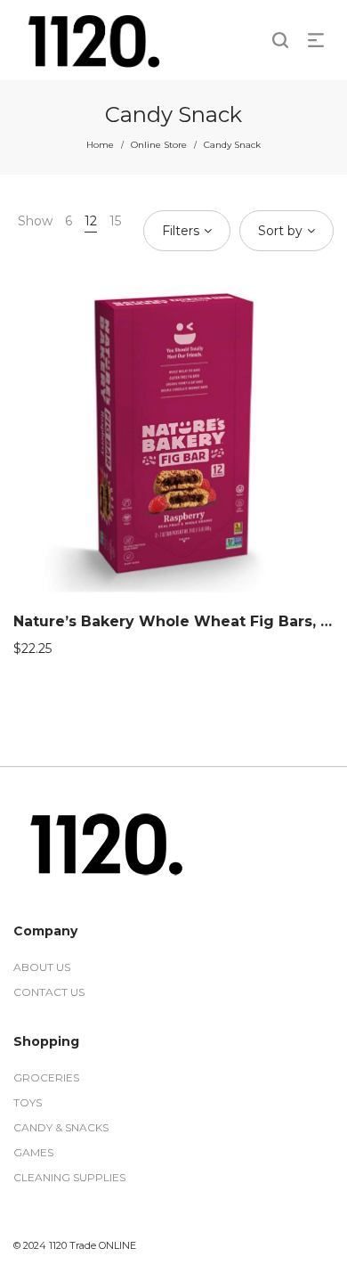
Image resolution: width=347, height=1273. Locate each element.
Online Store (159, 145)
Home (100, 145)
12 (91, 221)
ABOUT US (41, 967)
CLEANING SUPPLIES (69, 1177)
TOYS (27, 1102)
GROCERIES (46, 1077)
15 (115, 221)
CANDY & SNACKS (61, 1127)
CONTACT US (49, 992)
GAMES (33, 1152)
